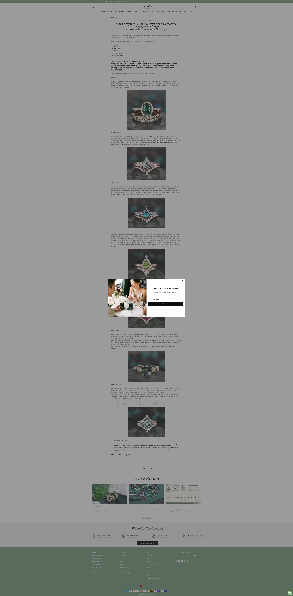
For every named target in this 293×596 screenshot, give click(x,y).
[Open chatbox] (290, 593)
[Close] (183, 281)
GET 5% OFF (165, 304)
